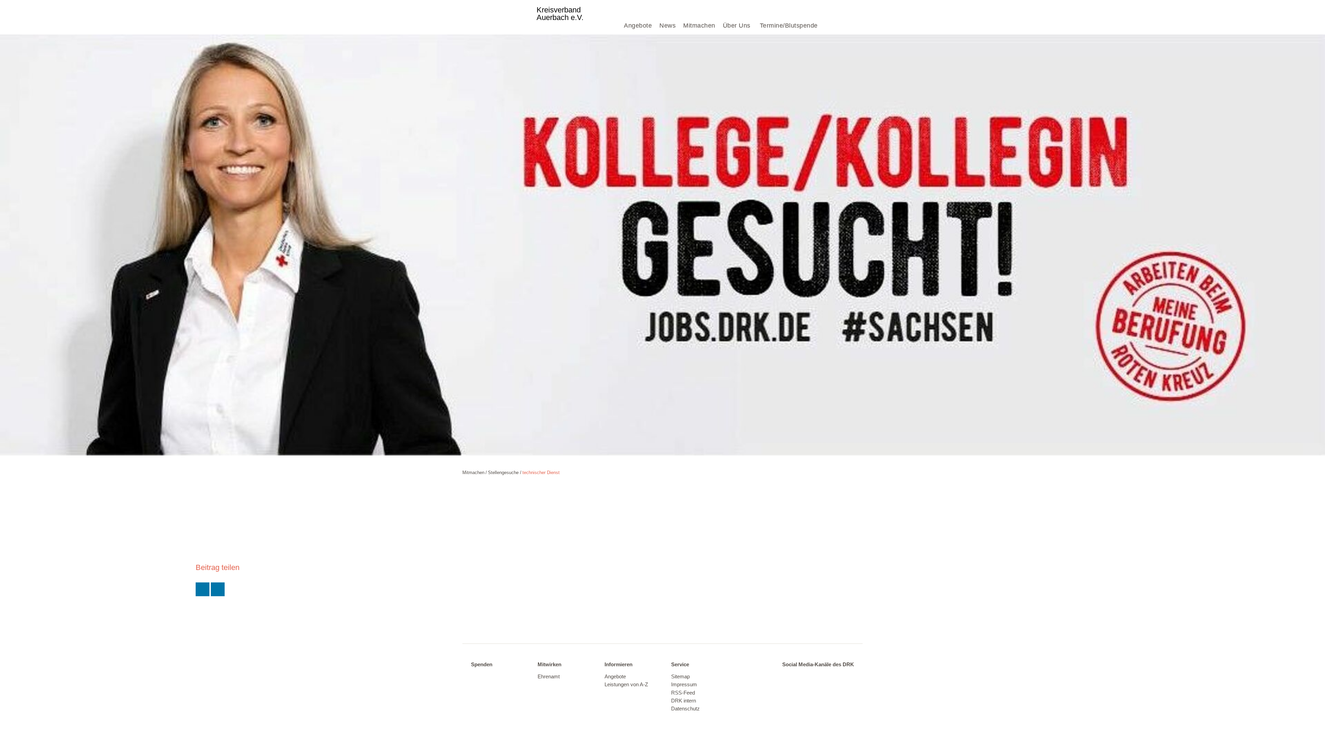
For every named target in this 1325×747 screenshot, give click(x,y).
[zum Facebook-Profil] (788, 677)
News (667, 25)
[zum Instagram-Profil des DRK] (816, 677)
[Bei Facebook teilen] (218, 589)
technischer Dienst (541, 472)
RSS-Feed (683, 693)
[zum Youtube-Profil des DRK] (831, 677)
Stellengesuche (503, 472)
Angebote (638, 25)
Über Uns (736, 25)
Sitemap (680, 676)
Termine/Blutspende (789, 25)
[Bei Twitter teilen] (202, 589)
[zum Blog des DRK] (845, 677)
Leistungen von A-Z (626, 684)
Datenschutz (685, 708)
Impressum (684, 684)
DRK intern (683, 701)
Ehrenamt (549, 676)
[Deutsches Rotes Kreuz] (498, 17)
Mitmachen (699, 25)
